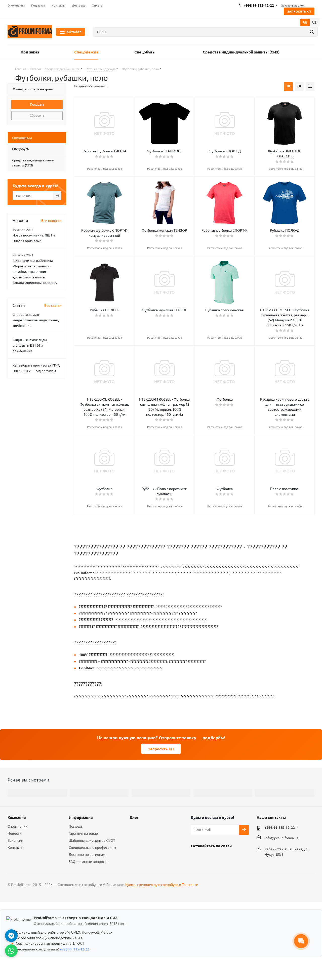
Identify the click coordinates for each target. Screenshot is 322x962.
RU (305, 22)
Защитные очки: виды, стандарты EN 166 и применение (30, 345)
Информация (81, 817)
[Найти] (312, 32)
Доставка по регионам (87, 854)
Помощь (76, 826)
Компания (17, 817)
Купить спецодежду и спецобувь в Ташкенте (161, 884)
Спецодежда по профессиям (92, 847)
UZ (314, 22)
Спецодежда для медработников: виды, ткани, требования (36, 320)
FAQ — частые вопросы (88, 861)
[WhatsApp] (11, 950)
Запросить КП (299, 11)
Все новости (51, 220)
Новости (14, 833)
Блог (134, 817)
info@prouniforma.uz (281, 837)
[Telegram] (11, 935)
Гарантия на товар (83, 833)
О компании (17, 826)
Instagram (209, 857)
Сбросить (37, 115)
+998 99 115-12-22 (280, 827)
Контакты (15, 847)
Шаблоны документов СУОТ (92, 840)
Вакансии (15, 840)
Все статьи (52, 305)
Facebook (196, 857)
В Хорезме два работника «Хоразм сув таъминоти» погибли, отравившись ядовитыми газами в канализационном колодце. (35, 271)
